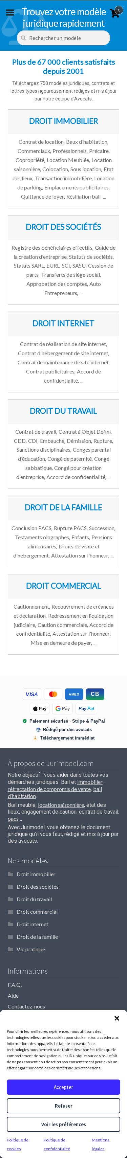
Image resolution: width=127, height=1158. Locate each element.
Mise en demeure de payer (60, 642)
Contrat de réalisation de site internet (63, 344)
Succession (101, 528)
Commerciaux (34, 150)
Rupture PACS (70, 528)
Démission (79, 440)
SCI (66, 265)
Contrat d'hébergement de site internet (63, 353)
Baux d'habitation (86, 141)
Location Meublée (68, 160)
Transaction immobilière (63, 178)
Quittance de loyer (42, 196)
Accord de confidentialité (75, 477)
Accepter (63, 1087)
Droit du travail (34, 899)
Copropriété (30, 160)
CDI (33, 440)
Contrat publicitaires (50, 371)
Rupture (102, 440)
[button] (116, 1018)
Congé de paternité (69, 458)
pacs (13, 818)
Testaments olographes (42, 537)
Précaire (99, 150)
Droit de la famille (37, 936)
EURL (53, 265)
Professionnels (69, 150)
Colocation (55, 169)
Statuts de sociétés (91, 256)
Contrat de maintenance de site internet (63, 362)
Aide (13, 995)
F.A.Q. (15, 984)
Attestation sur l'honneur (79, 555)
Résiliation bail (83, 196)
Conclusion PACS (31, 528)
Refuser (63, 1106)
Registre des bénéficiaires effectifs (52, 247)
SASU (79, 265)
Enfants (80, 537)
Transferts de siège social (70, 274)
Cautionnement (31, 606)
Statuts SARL (29, 265)
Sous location (85, 169)
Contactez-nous (26, 1006)
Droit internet (32, 924)
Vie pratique (31, 949)
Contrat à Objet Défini (85, 431)
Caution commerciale (62, 624)
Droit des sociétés (38, 886)
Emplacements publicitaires (76, 187)
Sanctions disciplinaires (43, 449)
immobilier (90, 781)
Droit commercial (37, 911)
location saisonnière (61, 804)
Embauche (52, 440)
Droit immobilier (36, 874)
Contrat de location (41, 141)
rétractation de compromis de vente (49, 789)
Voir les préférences (63, 1124)
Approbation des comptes (56, 283)
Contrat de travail (35, 431)
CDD (20, 440)
